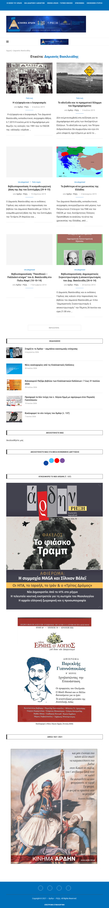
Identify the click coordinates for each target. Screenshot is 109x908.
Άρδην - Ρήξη (23, 107)
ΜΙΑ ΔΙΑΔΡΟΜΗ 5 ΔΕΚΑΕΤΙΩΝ (34, 3)
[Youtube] (59, 888)
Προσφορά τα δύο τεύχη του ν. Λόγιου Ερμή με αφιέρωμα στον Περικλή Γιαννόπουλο (60, 398)
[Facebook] (51, 7)
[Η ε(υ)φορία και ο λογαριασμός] (29, 78)
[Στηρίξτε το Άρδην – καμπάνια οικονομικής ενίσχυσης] (14, 352)
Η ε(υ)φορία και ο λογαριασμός (29, 102)
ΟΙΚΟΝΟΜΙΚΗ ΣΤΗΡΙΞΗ (94, 3)
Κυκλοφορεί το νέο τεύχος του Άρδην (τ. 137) (47, 413)
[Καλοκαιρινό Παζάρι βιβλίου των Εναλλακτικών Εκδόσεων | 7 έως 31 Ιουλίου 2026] (14, 385)
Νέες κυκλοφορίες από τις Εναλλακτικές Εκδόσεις (49, 365)
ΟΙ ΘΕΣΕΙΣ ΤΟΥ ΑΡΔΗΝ (14, 3)
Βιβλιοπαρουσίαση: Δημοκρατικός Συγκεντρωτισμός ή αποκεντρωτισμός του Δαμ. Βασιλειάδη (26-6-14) (80, 277)
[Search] (101, 42)
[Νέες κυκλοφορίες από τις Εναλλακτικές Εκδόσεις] (14, 369)
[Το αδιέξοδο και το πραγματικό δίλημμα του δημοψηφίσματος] (79, 78)
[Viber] (68, 888)
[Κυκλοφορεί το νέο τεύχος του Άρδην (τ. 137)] (14, 417)
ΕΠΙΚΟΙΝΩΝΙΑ (79, 3)
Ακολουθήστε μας (15, 440)
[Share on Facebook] (27, 135)
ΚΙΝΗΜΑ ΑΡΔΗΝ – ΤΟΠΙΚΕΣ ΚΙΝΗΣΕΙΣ (60, 3)
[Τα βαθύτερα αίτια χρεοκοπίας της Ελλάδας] (79, 162)
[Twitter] (49, 888)
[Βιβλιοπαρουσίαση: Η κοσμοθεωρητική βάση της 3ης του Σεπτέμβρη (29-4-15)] (29, 162)
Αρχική (9, 51)
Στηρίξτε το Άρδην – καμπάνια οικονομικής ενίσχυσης (51, 349)
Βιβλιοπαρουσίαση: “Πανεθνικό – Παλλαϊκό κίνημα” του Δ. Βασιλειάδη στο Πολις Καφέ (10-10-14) (29, 277)
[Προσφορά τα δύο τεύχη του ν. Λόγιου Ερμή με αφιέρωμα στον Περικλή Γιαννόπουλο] (14, 401)
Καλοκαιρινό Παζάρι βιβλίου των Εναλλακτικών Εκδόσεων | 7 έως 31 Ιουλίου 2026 (62, 382)
